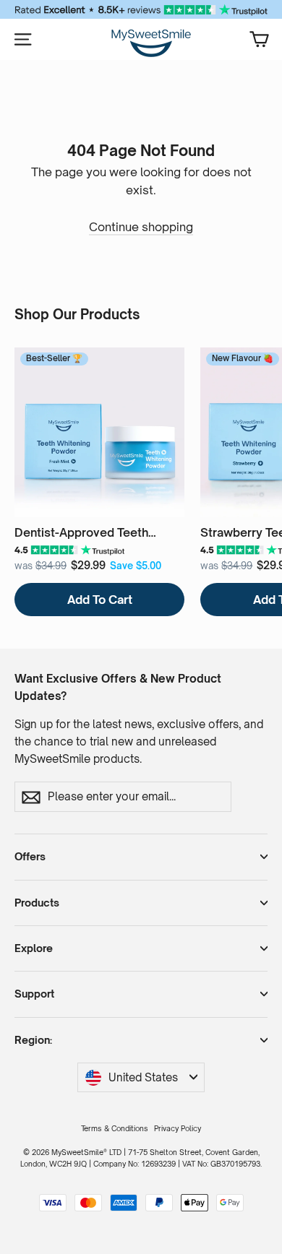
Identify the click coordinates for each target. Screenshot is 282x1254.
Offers (30, 856)
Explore (33, 948)
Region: (33, 1040)
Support (34, 993)
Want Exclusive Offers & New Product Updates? (117, 687)
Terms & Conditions (114, 1128)
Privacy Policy (177, 1128)
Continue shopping (141, 227)
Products (36, 902)
